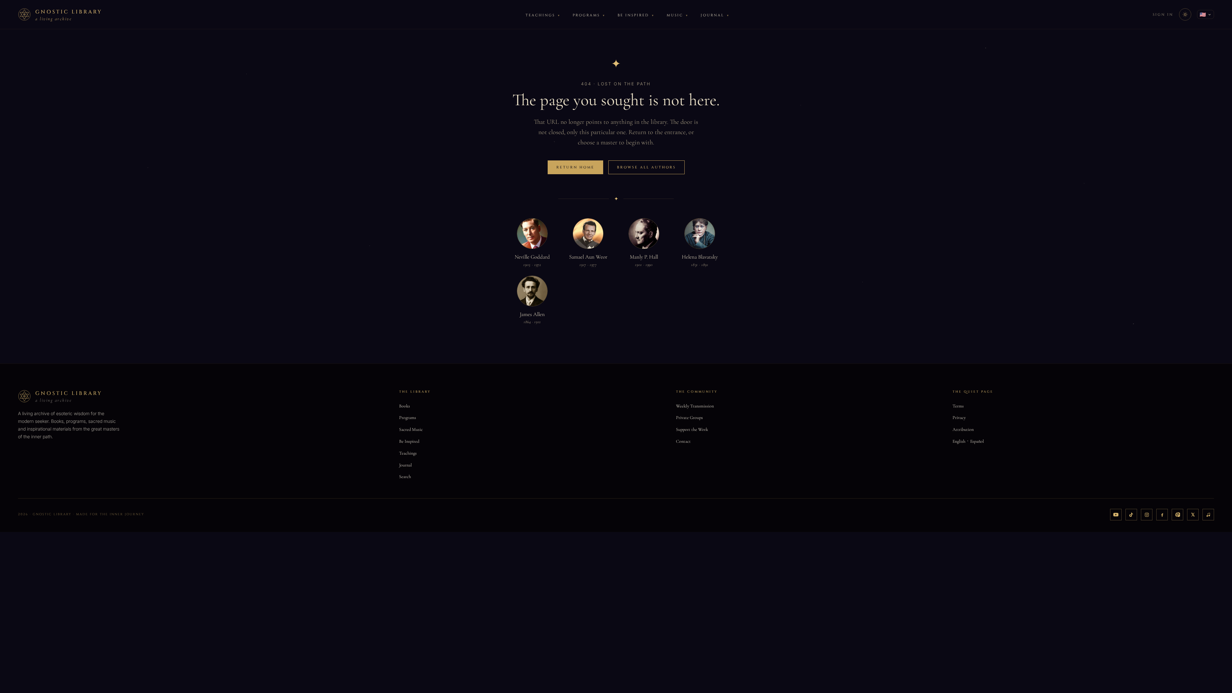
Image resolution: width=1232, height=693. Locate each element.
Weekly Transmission (695, 406)
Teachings (540, 15)
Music (675, 15)
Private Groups (689, 417)
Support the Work (692, 429)
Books (404, 406)
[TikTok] (1131, 514)
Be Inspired (633, 15)
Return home (575, 167)
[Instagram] (1146, 514)
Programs (586, 15)
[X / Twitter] (1193, 514)
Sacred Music (411, 429)
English (959, 441)
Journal (712, 15)
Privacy (959, 417)
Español (977, 441)
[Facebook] (1162, 514)
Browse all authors (646, 167)
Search (405, 476)
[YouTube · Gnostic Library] (1116, 514)
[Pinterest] (1177, 514)
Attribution (963, 429)
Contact (683, 441)
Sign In (1163, 14)
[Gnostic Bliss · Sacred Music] (1208, 514)
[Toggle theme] (1185, 14)
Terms (958, 406)
